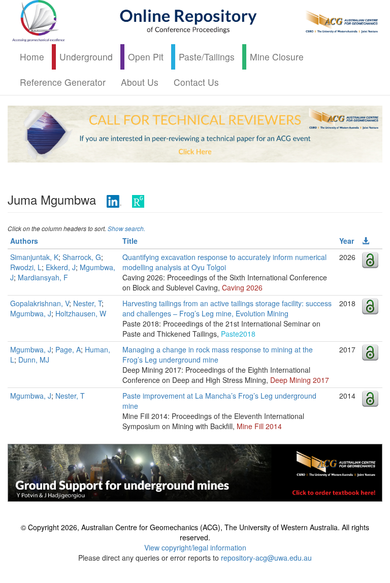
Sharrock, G (81, 257)
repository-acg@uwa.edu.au (266, 558)
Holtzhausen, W (80, 313)
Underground (86, 56)
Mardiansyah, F (43, 277)
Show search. (126, 228)
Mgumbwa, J (30, 313)
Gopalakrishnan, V (39, 303)
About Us (139, 82)
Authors (24, 241)
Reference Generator (63, 82)
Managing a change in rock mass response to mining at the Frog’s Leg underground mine (217, 354)
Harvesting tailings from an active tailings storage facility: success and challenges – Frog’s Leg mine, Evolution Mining (227, 308)
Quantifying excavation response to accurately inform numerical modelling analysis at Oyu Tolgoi (224, 262)
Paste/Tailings (207, 56)
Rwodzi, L (26, 267)
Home (32, 56)
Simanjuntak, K (34, 257)
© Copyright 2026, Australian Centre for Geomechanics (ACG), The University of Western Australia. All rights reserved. (195, 532)
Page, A (68, 349)
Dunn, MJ (33, 359)
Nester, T (87, 303)
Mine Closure (277, 56)
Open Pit (146, 56)
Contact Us (196, 82)
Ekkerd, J (61, 267)
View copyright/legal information (195, 547)
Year (346, 241)
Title (130, 241)
